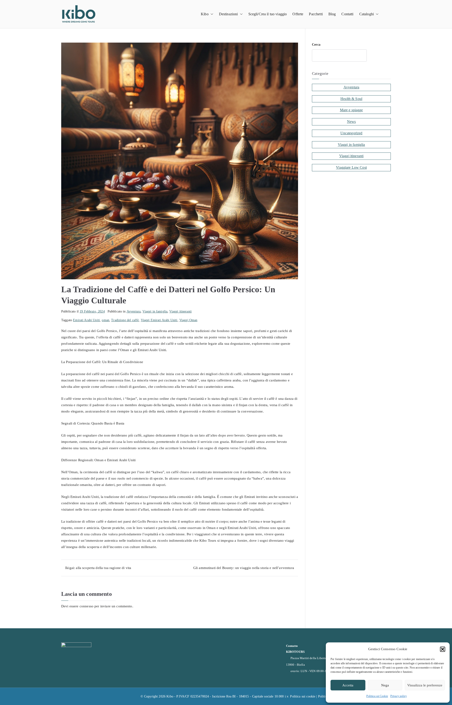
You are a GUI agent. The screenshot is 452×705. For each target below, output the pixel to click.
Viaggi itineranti (180, 311)
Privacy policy (398, 696)
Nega (385, 685)
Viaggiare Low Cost (351, 167)
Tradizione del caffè (125, 320)
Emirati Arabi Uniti (86, 320)
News (351, 122)
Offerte (297, 14)
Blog (332, 14)
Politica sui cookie (302, 696)
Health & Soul (351, 99)
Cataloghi (366, 14)
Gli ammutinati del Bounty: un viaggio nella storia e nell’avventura (243, 568)
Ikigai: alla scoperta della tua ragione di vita (98, 568)
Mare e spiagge (351, 110)
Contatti (347, 14)
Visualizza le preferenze (424, 685)
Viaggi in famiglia (154, 311)
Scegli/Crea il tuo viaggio (267, 14)
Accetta (347, 685)
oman (105, 320)
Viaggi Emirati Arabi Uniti (159, 320)
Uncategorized (351, 133)
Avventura (134, 311)
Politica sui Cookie (377, 696)
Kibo (205, 14)
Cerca (316, 44)
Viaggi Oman (188, 320)
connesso (86, 606)
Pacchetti (316, 14)
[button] (442, 649)
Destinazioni (228, 14)
